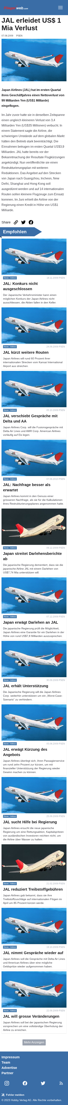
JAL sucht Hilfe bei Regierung (21, 779)
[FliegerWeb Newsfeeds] (61, 1083)
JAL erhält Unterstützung (18, 643)
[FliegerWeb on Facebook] (25, 1083)
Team (6, 1062)
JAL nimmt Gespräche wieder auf (24, 910)
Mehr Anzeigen (34, 1042)
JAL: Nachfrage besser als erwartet (25, 442)
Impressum (11, 1057)
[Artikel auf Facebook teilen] (31, 222)
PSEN (19, 35)
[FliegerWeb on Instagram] (7, 1083)
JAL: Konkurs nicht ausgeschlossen (25, 240)
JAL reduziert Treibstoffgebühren (23, 846)
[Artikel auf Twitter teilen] (23, 222)
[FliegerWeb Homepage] (16, 8)
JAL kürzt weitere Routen (18, 309)
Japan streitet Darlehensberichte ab (25, 510)
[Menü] (60, 7)
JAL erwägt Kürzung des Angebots (25, 706)
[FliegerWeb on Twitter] (43, 1083)
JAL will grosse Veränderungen (22, 973)
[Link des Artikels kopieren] (16, 222)
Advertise (9, 1068)
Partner (7, 1073)
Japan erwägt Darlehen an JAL (22, 579)
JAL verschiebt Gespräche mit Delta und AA (31, 373)
